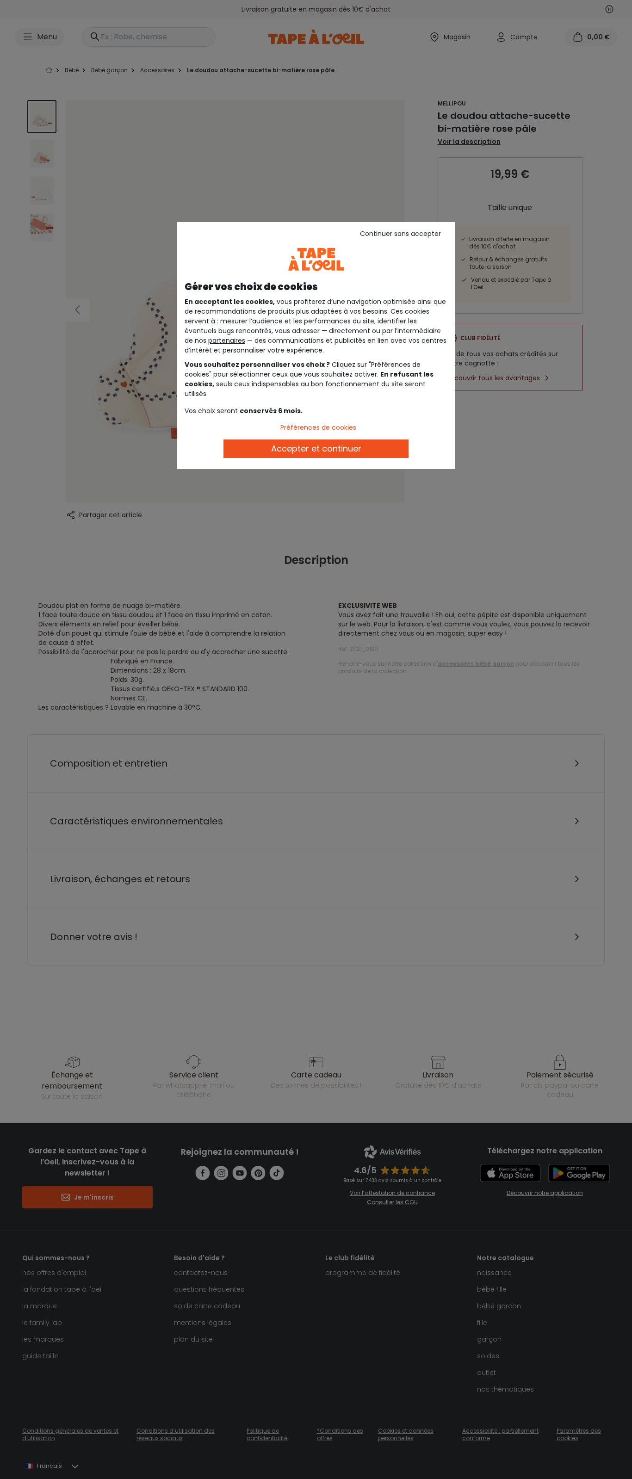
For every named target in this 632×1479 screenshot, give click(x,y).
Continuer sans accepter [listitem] (400, 233)
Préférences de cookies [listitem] (318, 427)
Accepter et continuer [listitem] (316, 448)
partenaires (226, 340)
